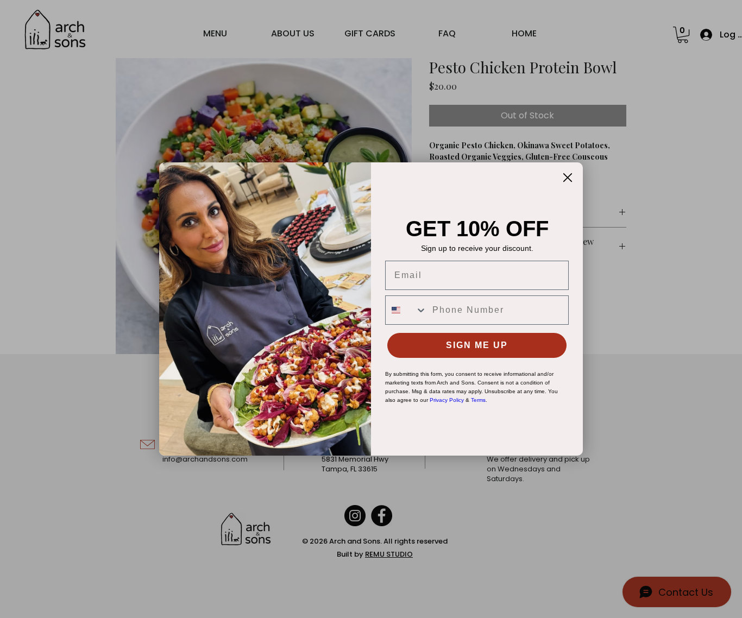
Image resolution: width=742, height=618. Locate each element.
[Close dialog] (567, 177)
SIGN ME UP (477, 345)
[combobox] (406, 310)
